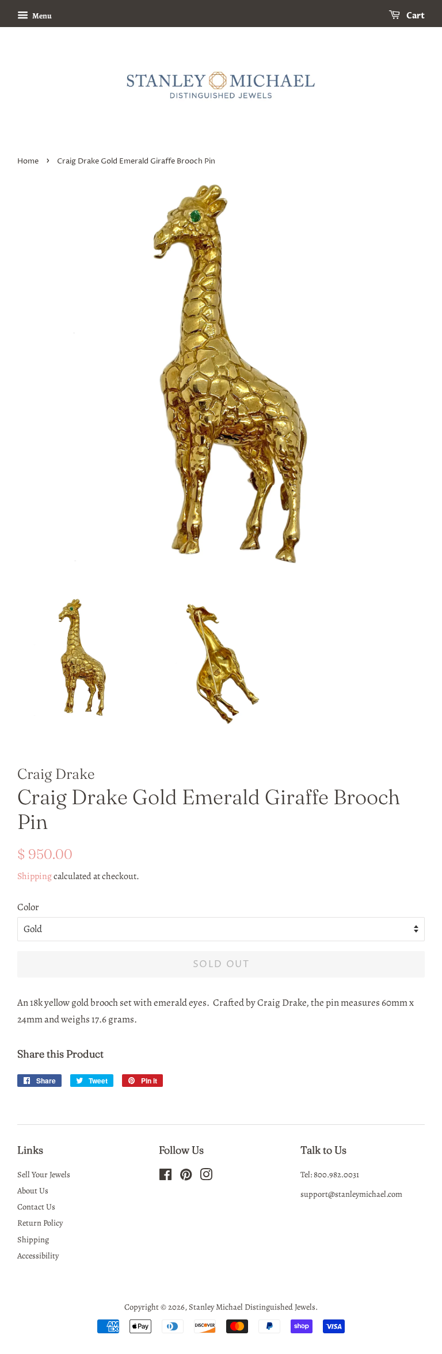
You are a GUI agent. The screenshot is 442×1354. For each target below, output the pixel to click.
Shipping (34, 876)
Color (28, 907)
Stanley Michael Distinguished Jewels (252, 1307)
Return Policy (40, 1223)
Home (28, 161)
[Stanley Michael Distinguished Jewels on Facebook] (165, 1176)
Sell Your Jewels (43, 1174)
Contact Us (36, 1206)
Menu (41, 15)
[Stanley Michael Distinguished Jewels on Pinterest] (186, 1176)
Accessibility (38, 1255)
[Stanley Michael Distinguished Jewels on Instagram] (206, 1176)
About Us (32, 1190)
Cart (415, 15)
